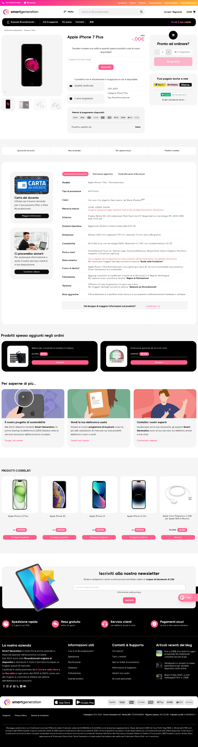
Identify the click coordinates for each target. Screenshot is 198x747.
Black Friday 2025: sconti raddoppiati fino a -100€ (177, 676)
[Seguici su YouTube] (24, 686)
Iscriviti (129, 600)
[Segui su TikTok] (11, 686)
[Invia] (141, 12)
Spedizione (122, 3)
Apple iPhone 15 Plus (18, 516)
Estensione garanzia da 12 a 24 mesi (149, 348)
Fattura (133, 3)
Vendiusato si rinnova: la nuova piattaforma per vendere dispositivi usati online (179, 666)
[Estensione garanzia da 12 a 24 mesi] (116, 356)
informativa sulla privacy (129, 592)
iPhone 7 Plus (29, 30)
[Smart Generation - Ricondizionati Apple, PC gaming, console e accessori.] (20, 12)
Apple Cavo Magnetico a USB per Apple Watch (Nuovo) (177, 517)
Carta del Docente (188, 3)
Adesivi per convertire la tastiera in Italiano (53, 348)
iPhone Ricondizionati (13, 30)
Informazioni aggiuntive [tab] (103, 174)
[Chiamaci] (18, 686)
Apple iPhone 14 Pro (136, 516)
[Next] (59, 65)
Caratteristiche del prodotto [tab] (75, 174)
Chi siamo (67, 22)
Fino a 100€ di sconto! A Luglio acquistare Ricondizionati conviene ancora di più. (179, 654)
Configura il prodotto (20, 537)
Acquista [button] (60, 362)
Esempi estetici (155, 3)
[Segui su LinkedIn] (21, 686)
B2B (92, 22)
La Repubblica (9, 673)
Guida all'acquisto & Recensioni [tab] (131, 174)
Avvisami (106, 67)
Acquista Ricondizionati (22, 22)
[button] (68, 12)
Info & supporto (50, 22)
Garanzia (142, 3)
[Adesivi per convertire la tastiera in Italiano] (17, 356)
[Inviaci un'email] (14, 686)
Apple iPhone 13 (97, 516)
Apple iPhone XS (58, 516)
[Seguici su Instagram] (7, 686)
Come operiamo (171, 3)
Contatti (80, 22)
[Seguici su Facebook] (4, 686)
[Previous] (5, 65)
